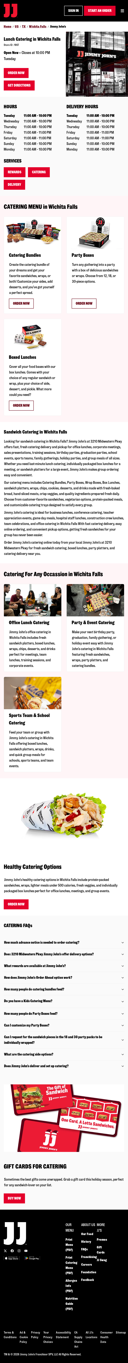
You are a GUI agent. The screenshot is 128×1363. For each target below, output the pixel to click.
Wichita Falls (37, 26)
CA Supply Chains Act (78, 1339)
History (86, 1241)
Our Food (87, 1234)
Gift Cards (101, 1250)
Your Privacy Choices (48, 1337)
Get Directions (19, 85)
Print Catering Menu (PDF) (71, 1265)
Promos (102, 1239)
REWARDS (14, 172)
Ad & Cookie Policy (24, 1337)
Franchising (89, 1257)
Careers (86, 1264)
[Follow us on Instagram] (19, 1250)
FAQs (84, 1249)
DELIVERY (14, 184)
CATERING (39, 172)
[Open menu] (122, 11)
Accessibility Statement (63, 1335)
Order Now (16, 73)
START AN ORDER (99, 10)
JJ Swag (102, 1260)
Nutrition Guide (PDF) (72, 1304)
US (17, 26)
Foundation (88, 1272)
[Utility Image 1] (11, 1258)
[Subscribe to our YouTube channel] (25, 1250)
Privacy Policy (35, 1335)
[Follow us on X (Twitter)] (5, 1250)
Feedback (87, 1280)
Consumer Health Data (106, 1337)
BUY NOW (14, 1198)
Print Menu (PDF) (69, 1245)
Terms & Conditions (10, 1335)
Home (7, 26)
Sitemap (121, 1332)
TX (24, 26)
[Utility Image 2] (32, 1258)
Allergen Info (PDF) (71, 1286)
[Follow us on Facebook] (12, 1250)
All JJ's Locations (91, 1335)
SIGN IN (73, 10)
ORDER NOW (21, 303)
